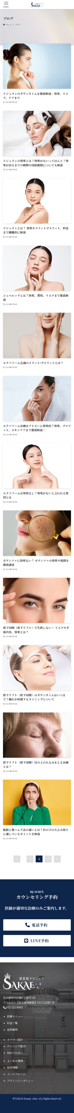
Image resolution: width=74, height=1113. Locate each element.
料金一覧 (12, 1023)
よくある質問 (15, 1061)
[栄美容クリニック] (37, 4)
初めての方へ (15, 1053)
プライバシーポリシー (20, 1081)
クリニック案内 (16, 1046)
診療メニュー (15, 1016)
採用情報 (12, 1067)
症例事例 (12, 1029)
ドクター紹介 (15, 1039)
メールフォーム (16, 1074)
